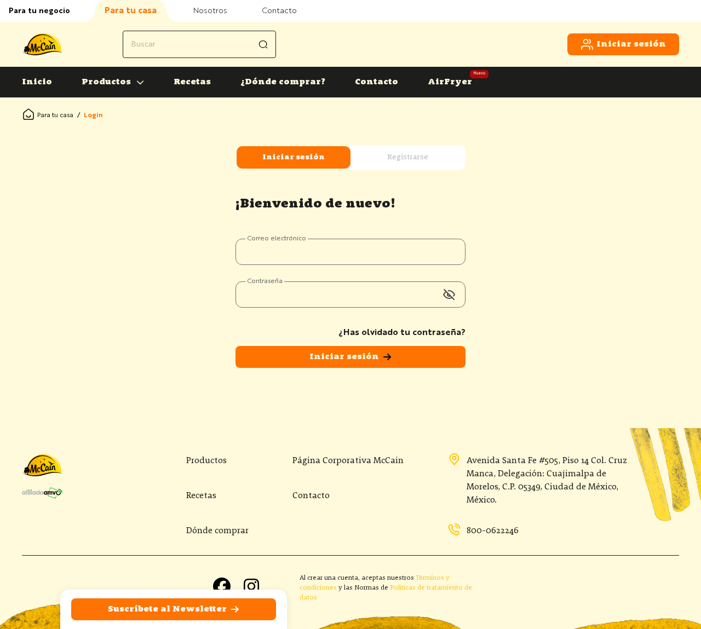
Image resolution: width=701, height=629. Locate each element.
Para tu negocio (39, 11)
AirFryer (450, 82)
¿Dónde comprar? (282, 82)
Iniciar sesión (631, 44)
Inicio (37, 82)
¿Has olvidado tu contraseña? (402, 332)
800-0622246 (493, 531)
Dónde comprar (217, 531)
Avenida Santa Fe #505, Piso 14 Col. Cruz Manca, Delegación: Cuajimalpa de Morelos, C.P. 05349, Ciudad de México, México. (547, 481)
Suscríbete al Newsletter (167, 609)
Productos (106, 82)
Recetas (192, 82)
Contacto (279, 11)
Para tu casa (55, 115)
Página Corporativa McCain (348, 461)
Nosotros (210, 11)
